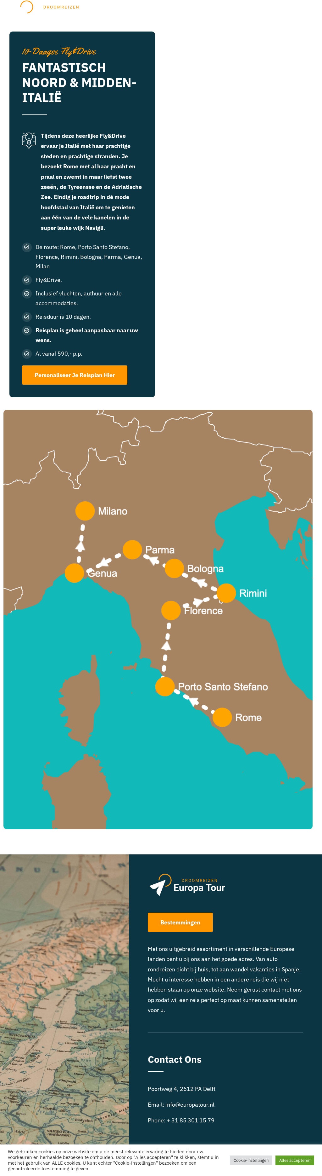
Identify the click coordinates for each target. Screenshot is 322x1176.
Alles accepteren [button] (294, 1160)
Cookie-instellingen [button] (251, 1160)
